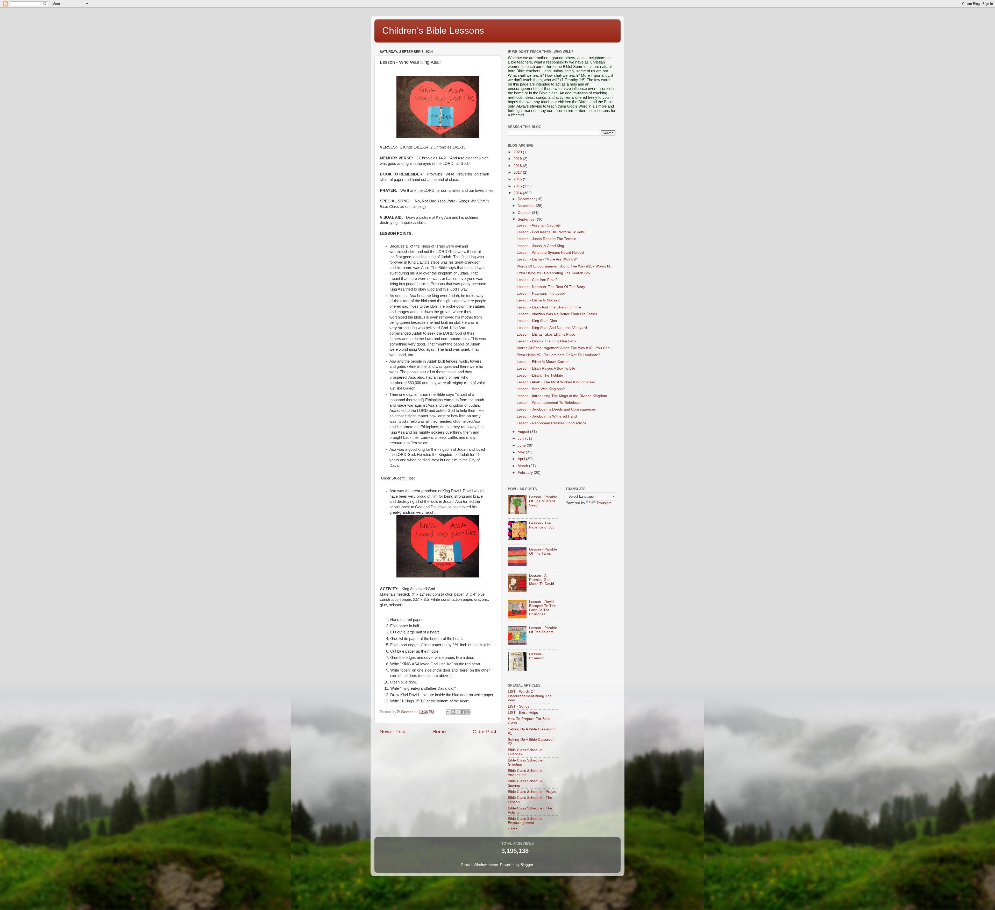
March (523, 466)
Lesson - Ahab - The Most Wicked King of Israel (556, 382)
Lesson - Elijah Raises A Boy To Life (546, 368)
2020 (518, 152)
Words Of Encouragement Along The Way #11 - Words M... (565, 266)
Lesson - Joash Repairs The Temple (546, 239)
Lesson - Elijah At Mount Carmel (543, 362)
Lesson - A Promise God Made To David (541, 580)
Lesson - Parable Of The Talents (543, 630)
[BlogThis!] (453, 712)
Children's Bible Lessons (433, 30)
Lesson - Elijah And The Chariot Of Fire (549, 307)
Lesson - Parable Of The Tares (543, 551)
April (522, 459)
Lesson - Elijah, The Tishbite (540, 375)
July (521, 438)
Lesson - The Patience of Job (542, 525)
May (522, 452)
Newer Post (393, 731)
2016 (518, 179)
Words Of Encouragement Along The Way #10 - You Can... (565, 348)
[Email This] (448, 712)
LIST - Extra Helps (523, 713)
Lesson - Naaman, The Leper (541, 293)
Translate (604, 503)
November (527, 206)
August (524, 432)
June (522, 445)
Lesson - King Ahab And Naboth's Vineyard (552, 328)
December (527, 199)
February (526, 473)
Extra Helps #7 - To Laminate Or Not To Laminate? (558, 355)
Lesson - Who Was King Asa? (541, 389)
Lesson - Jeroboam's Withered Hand (547, 416)
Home (439, 731)
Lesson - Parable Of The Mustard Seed (543, 501)
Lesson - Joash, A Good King (540, 246)
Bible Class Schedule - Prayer (532, 792)
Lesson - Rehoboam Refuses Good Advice (551, 423)
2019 (518, 159)
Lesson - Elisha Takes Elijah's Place (546, 334)
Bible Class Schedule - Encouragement (526, 821)
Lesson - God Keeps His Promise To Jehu (551, 232)
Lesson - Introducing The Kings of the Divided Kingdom (562, 396)
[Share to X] (458, 712)
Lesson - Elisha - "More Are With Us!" (547, 259)
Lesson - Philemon (536, 656)
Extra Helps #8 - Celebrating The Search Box (554, 273)
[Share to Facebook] (463, 712)
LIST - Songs (518, 706)
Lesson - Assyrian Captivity (539, 225)
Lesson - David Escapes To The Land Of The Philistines (542, 608)
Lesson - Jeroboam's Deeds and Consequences (556, 409)
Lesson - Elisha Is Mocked (538, 300)
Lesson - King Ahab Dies (537, 321)
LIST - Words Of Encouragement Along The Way (530, 696)
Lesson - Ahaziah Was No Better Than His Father (557, 314)
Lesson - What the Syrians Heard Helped (550, 253)
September (527, 219)
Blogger (527, 865)
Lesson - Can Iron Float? (537, 280)
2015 (518, 186)
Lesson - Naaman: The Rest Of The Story (551, 287)
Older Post (484, 731)
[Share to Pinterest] (468, 712)
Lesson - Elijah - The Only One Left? (547, 341)
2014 (518, 193)
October (525, 213)
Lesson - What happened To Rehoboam (549, 403)
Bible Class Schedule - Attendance (526, 773)
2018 (518, 166)
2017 (518, 172)
